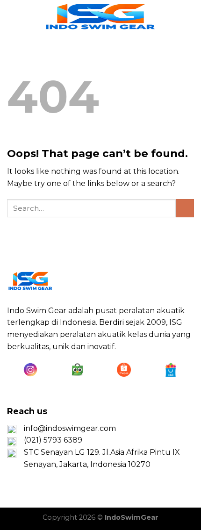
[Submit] (185, 208)
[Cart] (189, 16)
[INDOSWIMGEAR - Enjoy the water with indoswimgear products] (100, 16)
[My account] (173, 16)
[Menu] (12, 16)
